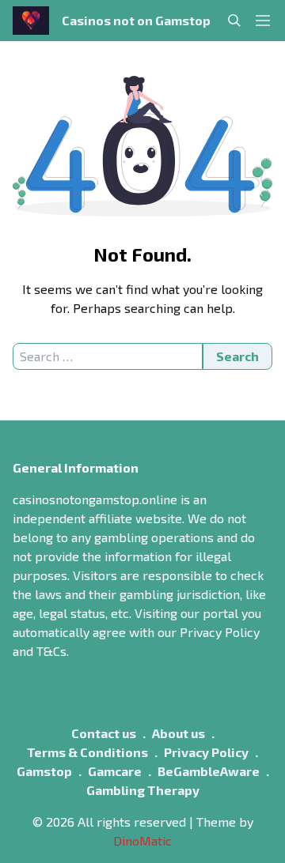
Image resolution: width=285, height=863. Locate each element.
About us (178, 733)
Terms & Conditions (87, 751)
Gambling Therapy (143, 789)
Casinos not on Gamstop (136, 20)
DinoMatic (142, 840)
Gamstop (44, 770)
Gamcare (115, 770)
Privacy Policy (206, 751)
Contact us (103, 733)
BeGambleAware (209, 770)
